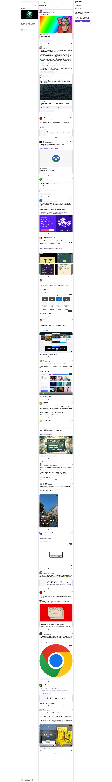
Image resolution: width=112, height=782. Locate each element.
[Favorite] (56, 43)
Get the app (29, 779)
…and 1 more (58, 71)
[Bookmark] (64, 43)
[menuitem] (56, 384)
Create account (83, 21)
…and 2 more (60, 455)
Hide (70, 216)
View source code (28, 780)
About (26, 779)
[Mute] (43, 394)
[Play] (41, 394)
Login (83, 24)
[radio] (39, 185)
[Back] (40, 2)
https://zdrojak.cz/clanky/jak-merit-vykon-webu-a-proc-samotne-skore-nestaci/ (54, 642)
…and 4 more (56, 396)
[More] (72, 43)
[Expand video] (69, 394)
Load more (56, 753)
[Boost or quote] (48, 43)
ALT (68, 310)
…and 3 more (56, 313)
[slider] (56, 392)
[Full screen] (71, 394)
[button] (56, 384)
